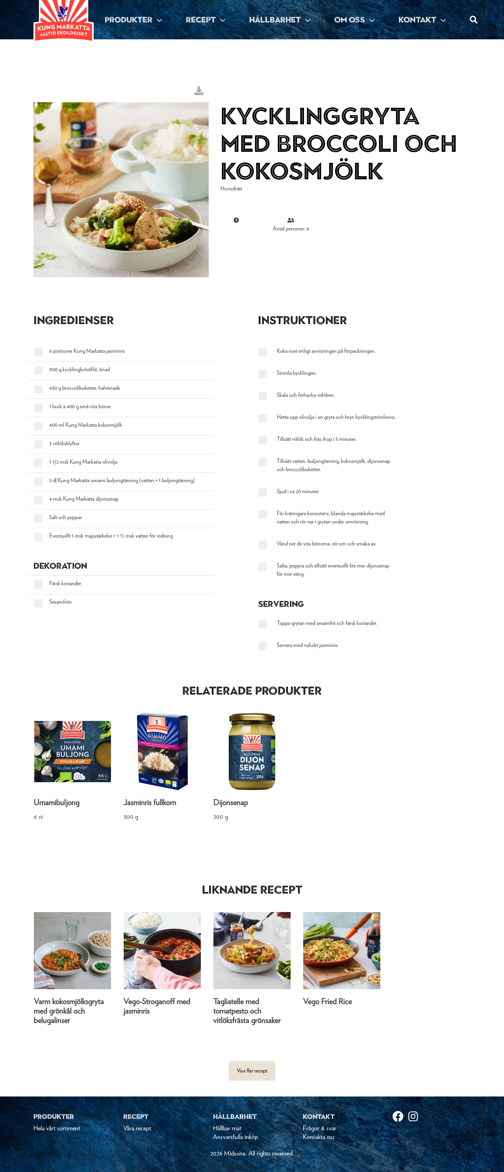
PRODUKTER (129, 19)
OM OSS (350, 19)
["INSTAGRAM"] (416, 1117)
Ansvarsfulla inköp (235, 1137)
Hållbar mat (227, 1128)
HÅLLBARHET (276, 19)
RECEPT (202, 19)
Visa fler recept (252, 1071)
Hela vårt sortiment (56, 1128)
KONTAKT (418, 19)
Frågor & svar (319, 1128)
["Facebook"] (400, 1117)
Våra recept (137, 1128)
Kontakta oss (319, 1137)
